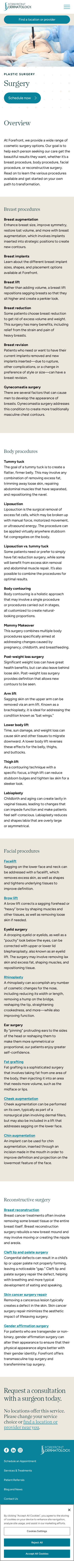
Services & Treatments (18, 1470)
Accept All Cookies (37, 1553)
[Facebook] (6, 1450)
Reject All (37, 1542)
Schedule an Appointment (20, 1461)
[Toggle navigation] (67, 7)
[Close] (69, 1510)
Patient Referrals (14, 1480)
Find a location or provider (37, 19)
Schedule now (19, 98)
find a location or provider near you (31, 1424)
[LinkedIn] (13, 1450)
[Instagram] (20, 1450)
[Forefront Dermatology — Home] (17, 7)
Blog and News (13, 1489)
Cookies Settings (37, 1531)
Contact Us (11, 1498)
